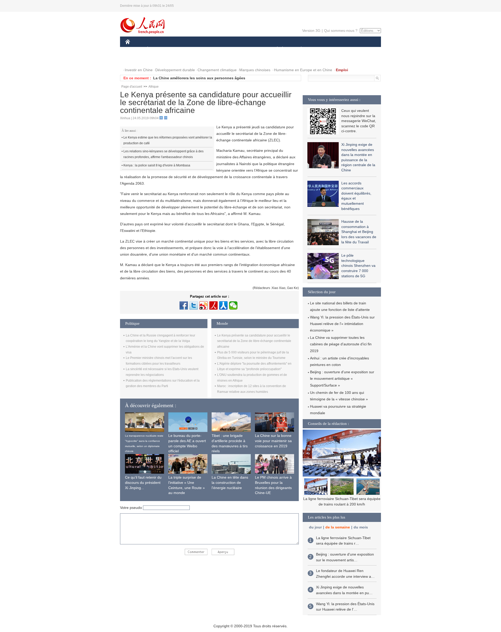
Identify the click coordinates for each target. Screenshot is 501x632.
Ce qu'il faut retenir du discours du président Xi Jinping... (143, 482)
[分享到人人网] (223, 305)
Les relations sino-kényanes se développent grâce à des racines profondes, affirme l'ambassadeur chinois (163, 154)
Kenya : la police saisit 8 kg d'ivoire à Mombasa (156, 165)
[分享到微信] (233, 305)
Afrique (153, 86)
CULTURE (251, 49)
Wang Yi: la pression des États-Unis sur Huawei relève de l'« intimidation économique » (342, 323)
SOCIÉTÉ (275, 49)
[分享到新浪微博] (203, 305)
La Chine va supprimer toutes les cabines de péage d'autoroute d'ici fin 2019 (341, 344)
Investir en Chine (139, 70)
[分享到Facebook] (184, 305)
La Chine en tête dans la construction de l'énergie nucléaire (230, 482)
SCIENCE (227, 49)
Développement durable (175, 70)
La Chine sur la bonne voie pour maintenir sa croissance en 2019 (273, 441)
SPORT (319, 49)
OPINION (136, 59)
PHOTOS (159, 59)
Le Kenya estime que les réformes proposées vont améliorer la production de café (167, 140)
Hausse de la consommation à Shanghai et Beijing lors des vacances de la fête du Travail (358, 231)
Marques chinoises (254, 70)
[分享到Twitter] (193, 305)
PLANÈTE (298, 49)
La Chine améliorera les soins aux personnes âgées (199, 78)
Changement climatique (217, 70)
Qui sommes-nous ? (340, 30)
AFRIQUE (204, 49)
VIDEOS (180, 59)
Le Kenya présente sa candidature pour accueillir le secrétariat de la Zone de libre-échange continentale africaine (254, 341)
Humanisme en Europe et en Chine (303, 70)
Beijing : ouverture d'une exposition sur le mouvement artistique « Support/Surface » (342, 378)
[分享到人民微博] (213, 305)
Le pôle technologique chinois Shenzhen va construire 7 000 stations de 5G (358, 265)
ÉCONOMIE (157, 49)
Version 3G (311, 30)
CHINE (134, 49)
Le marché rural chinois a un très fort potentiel (342, 499)
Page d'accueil (131, 86)
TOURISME (342, 49)
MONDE (181, 49)
